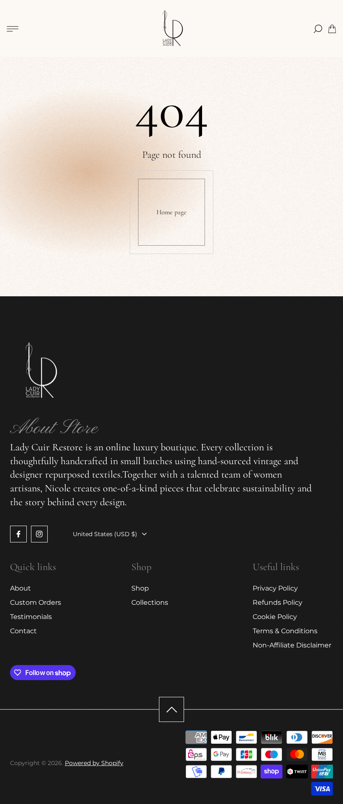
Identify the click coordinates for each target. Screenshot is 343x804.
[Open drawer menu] (12, 29)
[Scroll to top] (171, 709)
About (20, 588)
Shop (140, 588)
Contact (23, 631)
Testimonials (31, 617)
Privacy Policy (275, 588)
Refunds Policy (277, 602)
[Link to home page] (39, 372)
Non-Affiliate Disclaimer (292, 645)
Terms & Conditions (285, 631)
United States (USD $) (105, 534)
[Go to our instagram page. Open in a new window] (39, 534)
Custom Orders (35, 602)
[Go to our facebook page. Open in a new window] (18, 534)
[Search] (318, 29)
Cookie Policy (275, 617)
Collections (149, 602)
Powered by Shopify (94, 763)
